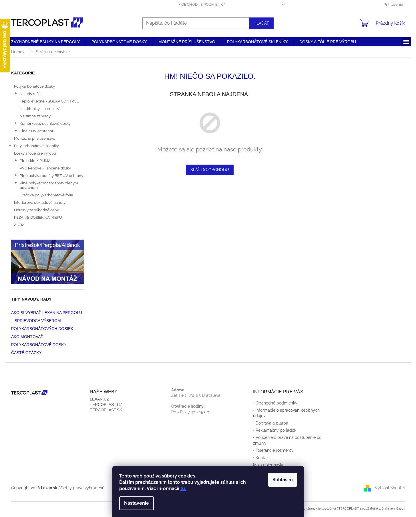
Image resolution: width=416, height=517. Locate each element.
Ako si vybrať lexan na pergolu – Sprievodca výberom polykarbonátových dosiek (46, 320)
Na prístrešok (31, 93)
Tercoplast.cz (106, 404)
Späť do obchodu (209, 169)
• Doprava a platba (270, 423)
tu (182, 488)
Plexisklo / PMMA (35, 160)
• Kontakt (261, 457)
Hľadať (261, 23)
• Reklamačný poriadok (274, 430)
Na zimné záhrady (35, 116)
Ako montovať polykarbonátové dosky (38, 340)
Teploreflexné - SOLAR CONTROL (49, 101)
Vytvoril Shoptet (390, 487)
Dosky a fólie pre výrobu (35, 153)
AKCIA (19, 224)
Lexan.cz (99, 399)
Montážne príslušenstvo (34, 138)
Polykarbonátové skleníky (36, 145)
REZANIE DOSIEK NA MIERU (38, 217)
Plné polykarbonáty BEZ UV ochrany (51, 175)
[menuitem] (45, 41)
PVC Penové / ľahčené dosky (45, 168)
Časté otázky (26, 352)
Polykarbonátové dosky (34, 86)
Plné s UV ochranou (37, 131)
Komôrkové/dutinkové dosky (45, 123)
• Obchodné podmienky (202, 4)
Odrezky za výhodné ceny (36, 210)
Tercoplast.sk (106, 410)
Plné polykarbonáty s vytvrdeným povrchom (49, 185)
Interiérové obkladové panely (39, 202)
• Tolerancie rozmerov (273, 450)
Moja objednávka (268, 465)
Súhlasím (282, 479)
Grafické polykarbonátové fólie (46, 195)
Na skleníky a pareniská (40, 108)
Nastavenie (136, 503)
